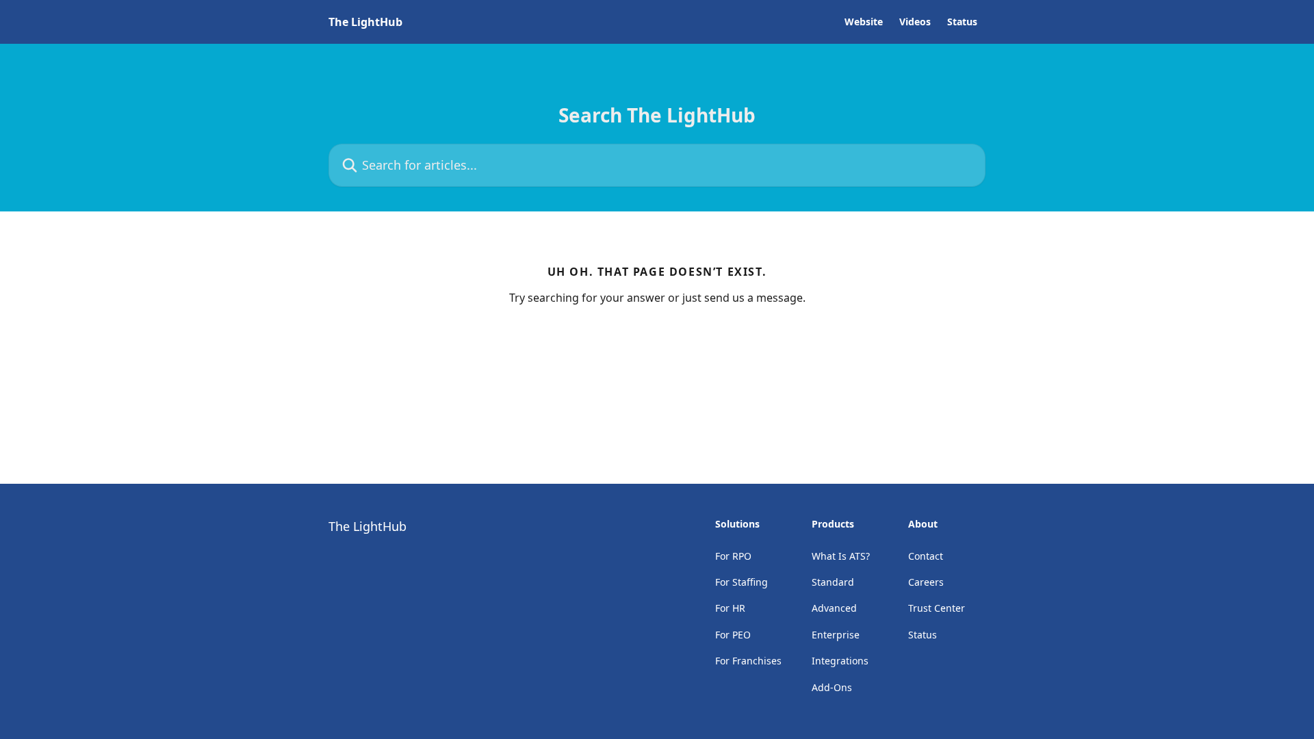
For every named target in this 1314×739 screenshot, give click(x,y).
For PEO (733, 634)
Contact (925, 555)
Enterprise (836, 634)
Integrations (840, 660)
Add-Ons (832, 687)
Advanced (834, 607)
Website (864, 22)
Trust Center (936, 607)
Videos (915, 22)
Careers (926, 581)
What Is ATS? (841, 555)
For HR (730, 607)
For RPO (733, 555)
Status (962, 22)
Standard (833, 581)
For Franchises (748, 660)
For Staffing (741, 581)
